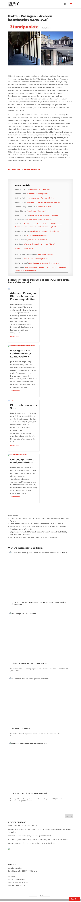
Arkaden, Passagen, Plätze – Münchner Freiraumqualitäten (23, 296)
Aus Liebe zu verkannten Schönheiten (44, 263)
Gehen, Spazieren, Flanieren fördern (40, 198)
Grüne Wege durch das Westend (40, 220)
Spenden (74, 899)
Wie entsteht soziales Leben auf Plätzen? (39, 244)
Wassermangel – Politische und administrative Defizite (31, 843)
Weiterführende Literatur (24, 248)
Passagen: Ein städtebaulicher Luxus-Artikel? (44, 202)
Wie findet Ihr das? (45, 254)
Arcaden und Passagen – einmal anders (45, 231)
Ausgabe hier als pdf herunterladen (24, 170)
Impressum (33, 896)
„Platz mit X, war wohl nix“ (37, 240)
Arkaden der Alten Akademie (38, 211)
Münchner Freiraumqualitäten (38, 194)
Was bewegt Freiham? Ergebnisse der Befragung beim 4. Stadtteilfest (38, 840)
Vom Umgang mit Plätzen (37, 235)
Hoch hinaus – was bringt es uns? (36, 259)
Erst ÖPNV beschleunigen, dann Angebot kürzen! (29, 836)
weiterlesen (15, 336)
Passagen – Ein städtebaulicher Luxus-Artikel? (20, 353)
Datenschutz (45, 896)
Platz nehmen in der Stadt (40, 189)
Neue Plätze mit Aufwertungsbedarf (44, 215)
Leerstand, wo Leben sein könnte (22, 826)
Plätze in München (44, 207)
